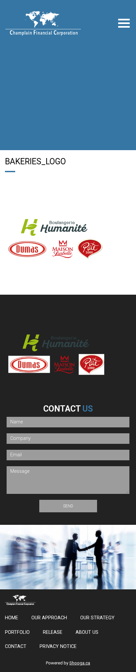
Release (52, 632)
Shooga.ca (79, 662)
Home (11, 618)
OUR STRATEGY (97, 618)
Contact (15, 646)
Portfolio (17, 632)
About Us (87, 632)
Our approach (49, 618)
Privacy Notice (58, 646)
